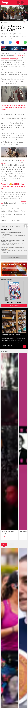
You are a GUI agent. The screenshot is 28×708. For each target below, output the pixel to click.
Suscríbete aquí (14, 305)
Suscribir (14, 273)
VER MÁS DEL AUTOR (14, 257)
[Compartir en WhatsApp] (25, 42)
